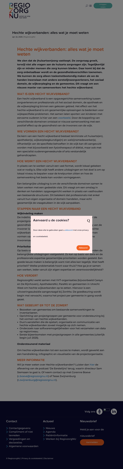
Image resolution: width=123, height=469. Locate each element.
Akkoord (83, 248)
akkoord (69, 230)
